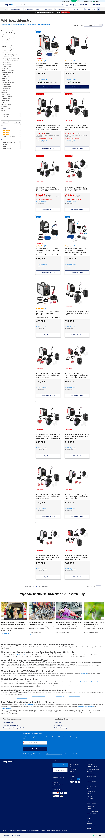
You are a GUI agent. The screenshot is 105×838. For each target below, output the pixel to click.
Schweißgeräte (6, 39)
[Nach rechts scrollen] (101, 12)
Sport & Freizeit (5, 108)
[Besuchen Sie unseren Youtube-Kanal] (71, 782)
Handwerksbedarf (21, 654)
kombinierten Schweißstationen (86, 706)
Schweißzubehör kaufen (38, 696)
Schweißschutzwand (74, 696)
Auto (3, 35)
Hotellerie (4, 106)
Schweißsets (6, 43)
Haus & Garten (5, 94)
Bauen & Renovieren (8, 71)
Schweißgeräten (29, 704)
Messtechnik (4, 92)
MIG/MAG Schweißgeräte (9, 55)
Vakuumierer (5, 81)
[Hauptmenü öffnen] (5, 9)
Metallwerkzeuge (7, 87)
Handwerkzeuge (6, 77)
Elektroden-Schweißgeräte (10, 61)
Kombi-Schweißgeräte (8, 49)
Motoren (4, 90)
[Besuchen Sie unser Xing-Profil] (79, 782)
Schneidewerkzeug (8, 722)
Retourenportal (59, 770)
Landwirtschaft (5, 98)
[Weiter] (39, 586)
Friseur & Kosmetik (6, 96)
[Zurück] (33, 586)
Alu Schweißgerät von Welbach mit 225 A (88, 681)
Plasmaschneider (7, 57)
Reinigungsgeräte (6, 100)
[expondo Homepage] (3, 24)
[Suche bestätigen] (62, 5)
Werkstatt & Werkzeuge (8, 33)
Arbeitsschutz (6, 88)
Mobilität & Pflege (6, 104)
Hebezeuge (5, 69)
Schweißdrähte (6, 63)
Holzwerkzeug (6, 85)
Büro (2, 102)
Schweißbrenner (7, 65)
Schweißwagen (60, 696)
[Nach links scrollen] (3, 12)
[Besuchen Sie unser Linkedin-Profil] (76, 782)
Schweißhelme (84, 673)
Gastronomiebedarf (7, 31)
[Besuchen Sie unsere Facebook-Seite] (73, 782)
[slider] (1, 125)
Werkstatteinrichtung (8, 37)
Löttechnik (5, 75)
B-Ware (3, 110)
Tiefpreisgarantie (42, 79)
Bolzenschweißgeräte (8, 45)
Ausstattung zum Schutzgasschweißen (14, 728)
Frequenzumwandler (8, 83)
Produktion (5, 79)
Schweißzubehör (7, 53)
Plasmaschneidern (6, 708)
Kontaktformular (60, 765)
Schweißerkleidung (7, 41)
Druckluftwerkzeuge (7, 73)
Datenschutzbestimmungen (54, 754)
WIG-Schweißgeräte (8, 47)
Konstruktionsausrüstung (10, 725)
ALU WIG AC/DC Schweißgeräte (11, 51)
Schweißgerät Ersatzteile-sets (10, 59)
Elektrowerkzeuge (7, 67)
